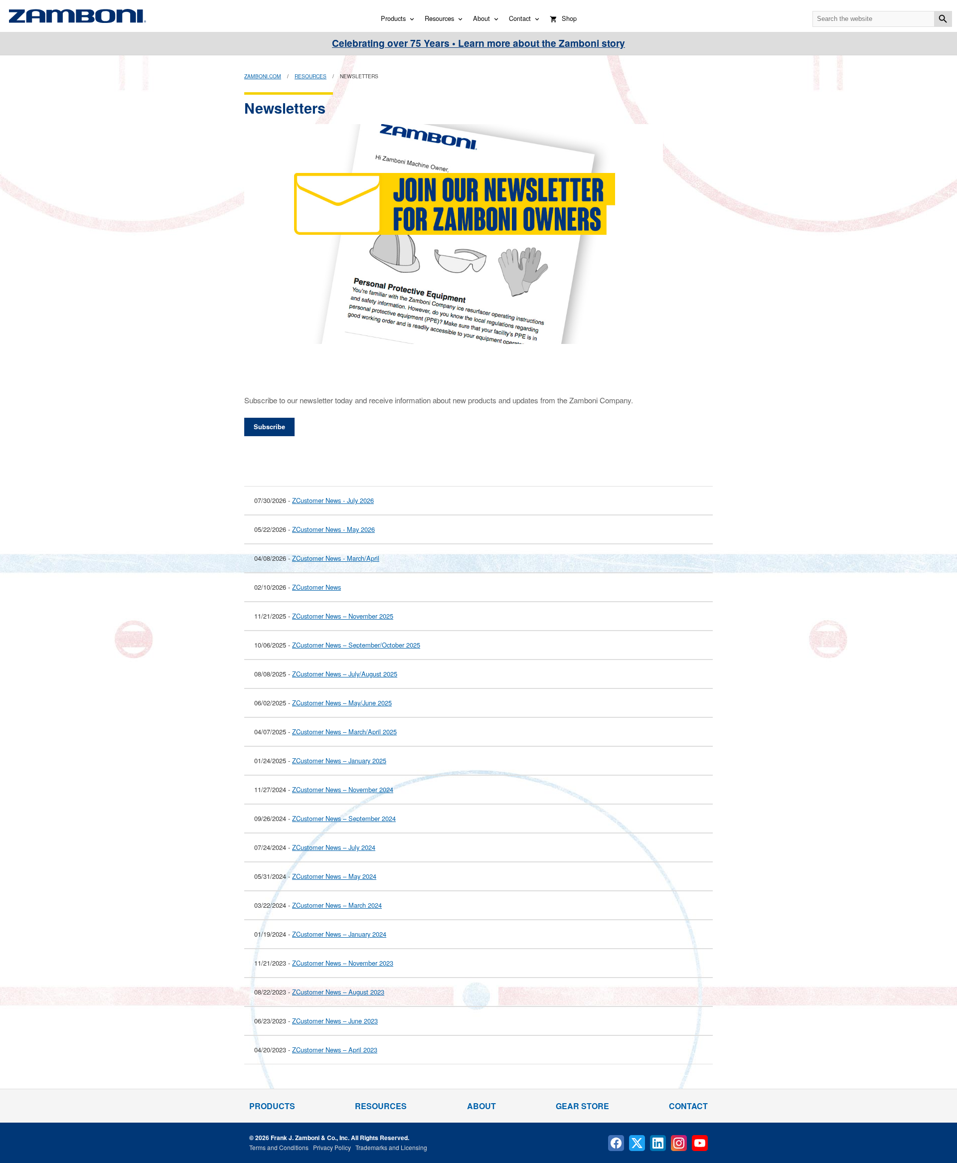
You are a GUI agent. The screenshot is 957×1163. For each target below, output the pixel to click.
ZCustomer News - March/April (335, 558)
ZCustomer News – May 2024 (334, 876)
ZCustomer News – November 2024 (342, 789)
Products (393, 18)
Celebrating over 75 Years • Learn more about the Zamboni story (478, 43)
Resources (439, 18)
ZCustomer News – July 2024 (333, 847)
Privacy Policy (332, 1147)
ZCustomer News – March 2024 (337, 905)
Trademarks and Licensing (391, 1147)
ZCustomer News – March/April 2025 (344, 731)
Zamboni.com (262, 76)
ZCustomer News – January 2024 (339, 934)
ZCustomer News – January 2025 (339, 760)
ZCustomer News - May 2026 (333, 529)
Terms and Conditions (279, 1147)
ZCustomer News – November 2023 (342, 963)
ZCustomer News (316, 587)
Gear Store (582, 1106)
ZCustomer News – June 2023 (335, 1020)
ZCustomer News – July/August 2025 (344, 673)
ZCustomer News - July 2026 (333, 500)
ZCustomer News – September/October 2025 (356, 645)
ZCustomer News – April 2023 (334, 1049)
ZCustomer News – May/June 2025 (342, 702)
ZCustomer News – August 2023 (338, 992)
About (481, 18)
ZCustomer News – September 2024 (344, 818)
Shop (569, 18)
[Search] (943, 19)
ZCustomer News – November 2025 (342, 616)
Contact (520, 18)
